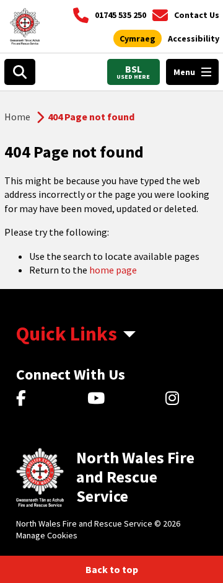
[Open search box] (19, 72)
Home (17, 116)
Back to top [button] (111, 569)
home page (113, 270)
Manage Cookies (46, 535)
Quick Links (66, 333)
